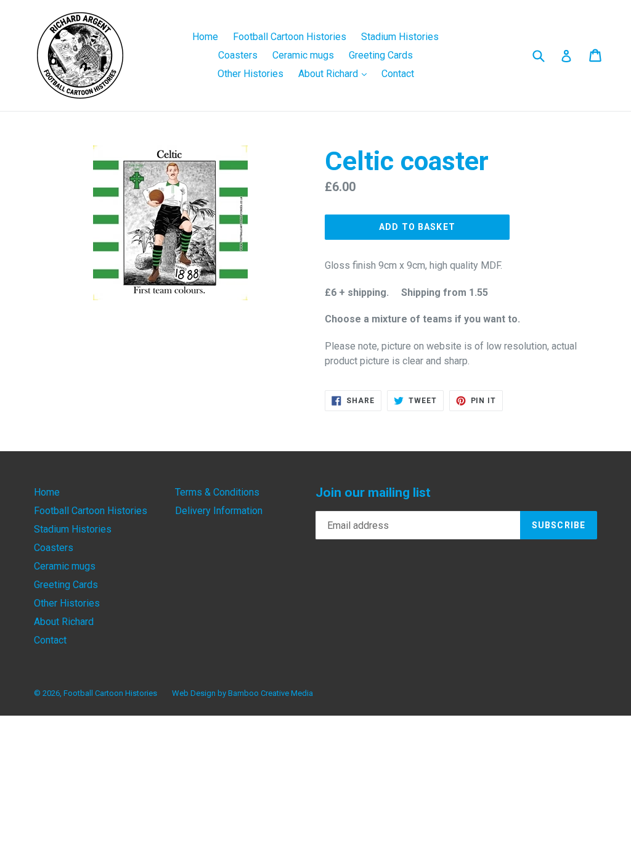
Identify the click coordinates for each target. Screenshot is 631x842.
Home (205, 37)
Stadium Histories (400, 37)
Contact (397, 74)
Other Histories (250, 74)
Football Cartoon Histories (289, 37)
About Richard (335, 73)
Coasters (238, 55)
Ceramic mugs (303, 55)
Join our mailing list (373, 492)
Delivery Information (219, 511)
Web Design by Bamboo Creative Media (242, 693)
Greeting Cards (381, 55)
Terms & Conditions (217, 492)
